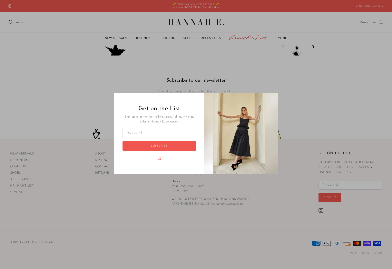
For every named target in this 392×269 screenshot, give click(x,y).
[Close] (272, 97)
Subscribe (159, 146)
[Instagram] (159, 158)
